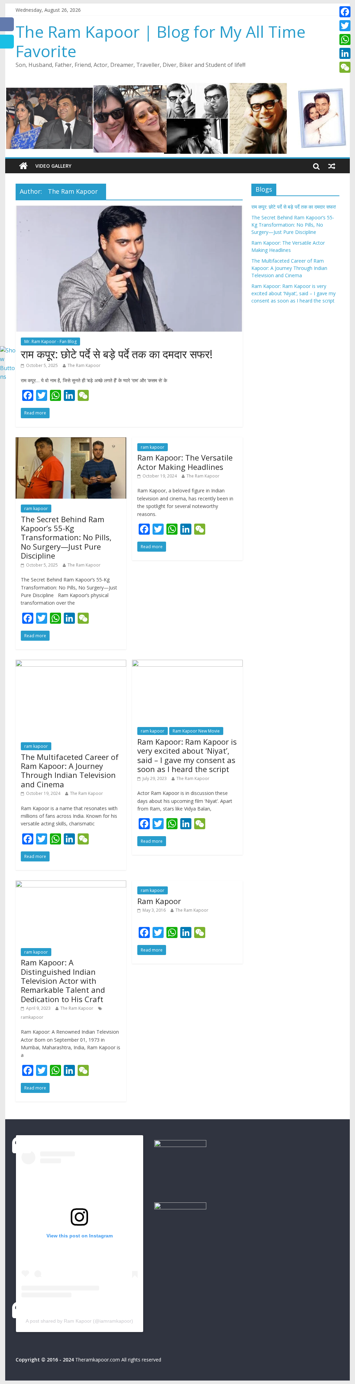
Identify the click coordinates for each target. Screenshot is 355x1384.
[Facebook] (345, 12)
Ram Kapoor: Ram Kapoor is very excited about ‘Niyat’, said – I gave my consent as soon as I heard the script (187, 755)
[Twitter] (345, 26)
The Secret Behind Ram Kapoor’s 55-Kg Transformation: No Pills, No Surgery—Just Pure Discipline (66, 537)
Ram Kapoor (159, 901)
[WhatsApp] (345, 39)
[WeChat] (345, 67)
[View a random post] (331, 166)
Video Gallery (53, 166)
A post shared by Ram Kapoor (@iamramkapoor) (79, 1321)
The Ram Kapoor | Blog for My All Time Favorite (160, 41)
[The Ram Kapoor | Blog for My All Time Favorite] (23, 166)
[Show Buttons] (8, 350)
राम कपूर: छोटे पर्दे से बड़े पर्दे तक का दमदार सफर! (117, 354)
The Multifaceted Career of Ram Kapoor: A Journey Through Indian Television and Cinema (70, 770)
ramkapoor (32, 1017)
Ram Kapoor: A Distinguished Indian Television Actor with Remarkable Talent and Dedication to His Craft (63, 980)
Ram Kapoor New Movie (196, 731)
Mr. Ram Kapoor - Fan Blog (50, 341)
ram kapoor (36, 508)
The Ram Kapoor (84, 365)
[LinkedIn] (345, 53)
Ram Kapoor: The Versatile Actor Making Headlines (185, 462)
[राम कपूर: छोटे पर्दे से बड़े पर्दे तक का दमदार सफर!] (129, 209)
